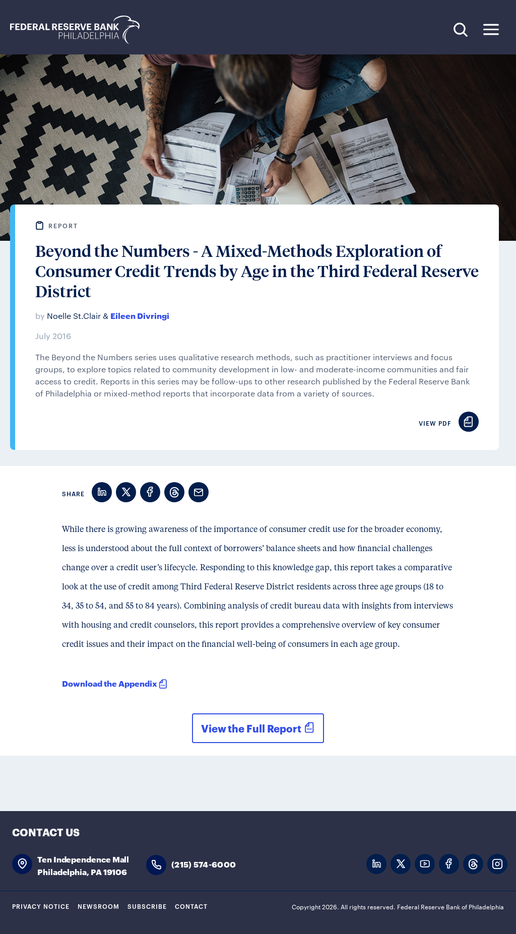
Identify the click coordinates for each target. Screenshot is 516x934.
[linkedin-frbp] (376, 864)
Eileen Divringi (139, 315)
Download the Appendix (109, 683)
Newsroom (98, 905)
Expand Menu (491, 29)
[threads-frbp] (473, 864)
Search (460, 29)
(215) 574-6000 (203, 864)
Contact (191, 905)
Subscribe (147, 905)
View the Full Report (251, 728)
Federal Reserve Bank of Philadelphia (80, 30)
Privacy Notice (41, 905)
